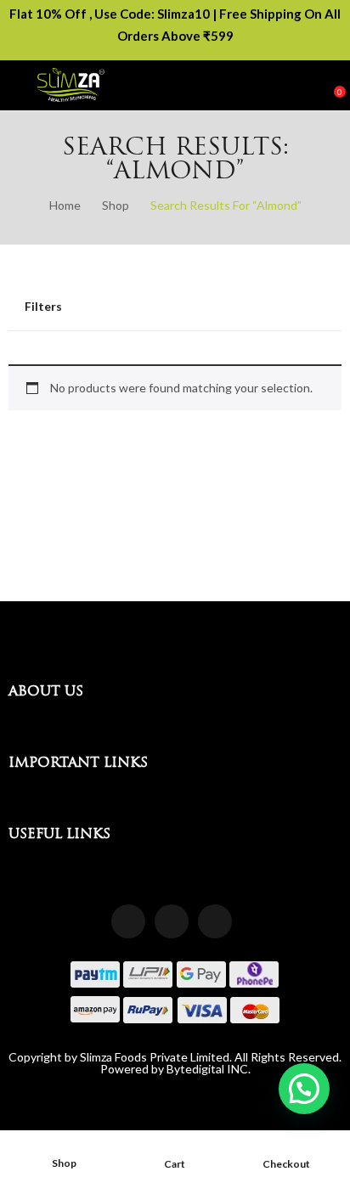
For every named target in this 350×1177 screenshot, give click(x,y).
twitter (215, 921)
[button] (304, 1088)
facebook (128, 921)
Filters (43, 306)
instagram (172, 921)
